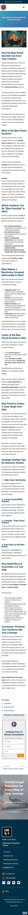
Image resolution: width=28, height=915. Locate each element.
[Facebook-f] (3, 882)
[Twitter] (8, 882)
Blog (7, 891)
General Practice (9, 710)
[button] (23, 7)
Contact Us (15, 812)
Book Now (9, 1)
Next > (20, 755)
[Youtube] (18, 882)
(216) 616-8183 (14, 805)
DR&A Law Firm (9, 839)
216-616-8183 (18, 1)
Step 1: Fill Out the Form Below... (14, 738)
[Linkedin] (13, 882)
